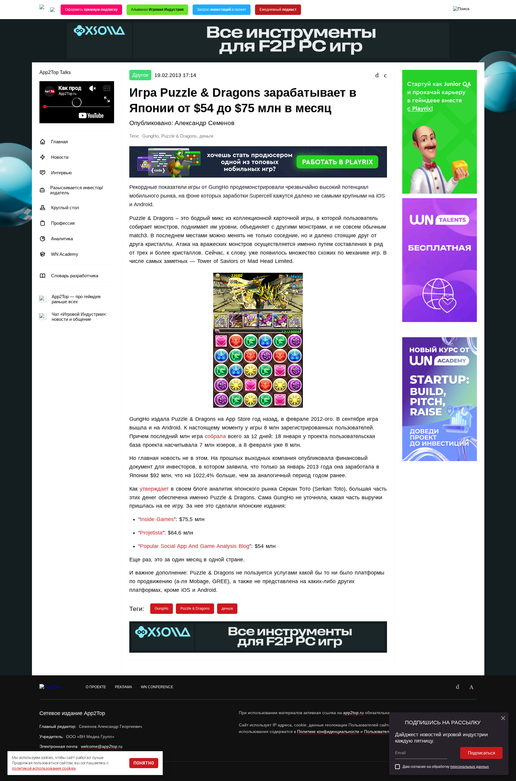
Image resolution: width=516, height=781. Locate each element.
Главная (59, 141)
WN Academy (64, 254)
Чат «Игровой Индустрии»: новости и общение (79, 317)
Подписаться (481, 752)
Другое (140, 75)
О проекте (96, 687)
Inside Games (157, 519)
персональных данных (469, 767)
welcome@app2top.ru (101, 746)
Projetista (151, 533)
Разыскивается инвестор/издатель (76, 190)
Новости (59, 157)
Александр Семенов (204, 123)
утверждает (154, 489)
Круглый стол (65, 207)
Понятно (143, 763)
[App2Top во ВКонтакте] (457, 687)
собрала (215, 436)
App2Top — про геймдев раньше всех (76, 299)
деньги (206, 136)
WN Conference (157, 687)
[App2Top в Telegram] (471, 687)
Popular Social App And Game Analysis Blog (194, 546)
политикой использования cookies (44, 768)
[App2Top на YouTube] (444, 687)
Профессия (63, 223)
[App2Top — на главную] (55, 687)
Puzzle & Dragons (179, 136)
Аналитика (62, 238)
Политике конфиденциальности (328, 731)
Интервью (61, 172)
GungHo (150, 136)
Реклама (123, 687)
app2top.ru (353, 712)
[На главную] (41, 9)
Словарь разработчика (74, 275)
